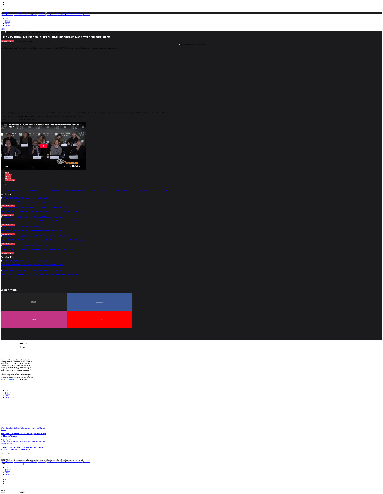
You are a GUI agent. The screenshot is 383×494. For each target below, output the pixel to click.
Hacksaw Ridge (10, 180)
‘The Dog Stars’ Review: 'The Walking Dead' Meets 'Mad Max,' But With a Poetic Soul (22, 448)
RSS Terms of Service (12, 410)
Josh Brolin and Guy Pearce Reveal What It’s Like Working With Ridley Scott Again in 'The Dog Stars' (43, 211)
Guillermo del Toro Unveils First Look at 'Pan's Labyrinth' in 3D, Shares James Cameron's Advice (41, 221)
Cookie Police (9, 414)
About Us (8, 415)
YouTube (99, 319)
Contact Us (8, 417)
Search (3, 490)
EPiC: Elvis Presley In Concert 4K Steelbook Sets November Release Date (31, 230)
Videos (7, 23)
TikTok (33, 302)
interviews (8, 176)
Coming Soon (9, 25)
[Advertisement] (60, 80)
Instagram (34, 319)
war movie (8, 178)
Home (7, 18)
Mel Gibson (8, 174)
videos (7, 173)
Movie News (7, 206)
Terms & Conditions (11, 408)
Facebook (99, 302)
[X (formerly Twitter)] (5, 185)
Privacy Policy (9, 412)
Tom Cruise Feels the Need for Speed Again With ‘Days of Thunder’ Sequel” (32, 202)
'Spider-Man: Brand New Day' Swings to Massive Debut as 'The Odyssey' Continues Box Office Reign (42, 240)
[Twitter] (5, 4)
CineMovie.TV (5, 360)
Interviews (8, 20)
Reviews (7, 22)
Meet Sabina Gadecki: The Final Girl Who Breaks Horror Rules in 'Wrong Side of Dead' (37, 249)
